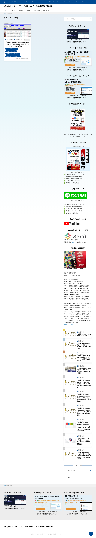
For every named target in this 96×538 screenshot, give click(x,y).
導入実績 (21, 10)
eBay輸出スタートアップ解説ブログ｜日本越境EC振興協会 (28, 6)
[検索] (90, 19)
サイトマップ (46, 10)
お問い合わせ (37, 10)
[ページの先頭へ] (91, 534)
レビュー (73, 242)
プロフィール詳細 (68, 324)
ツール (13, 10)
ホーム (6, 10)
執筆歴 (28, 10)
